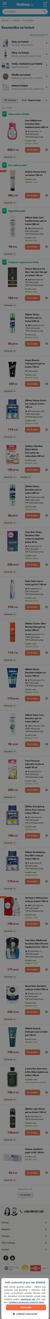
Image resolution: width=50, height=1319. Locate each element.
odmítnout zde (28, 1299)
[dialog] (25, 1298)
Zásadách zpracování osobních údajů (26, 1302)
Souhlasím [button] (26, 1307)
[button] (25, 1314)
